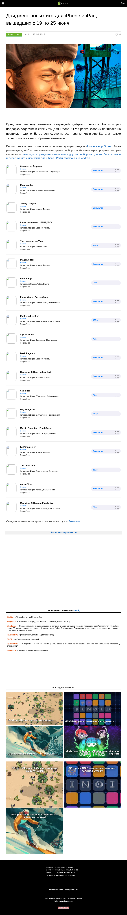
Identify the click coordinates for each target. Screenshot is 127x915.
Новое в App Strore (99, 146)
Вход (123, 3)
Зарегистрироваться (63, 532)
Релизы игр (14, 34)
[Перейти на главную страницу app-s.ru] (63, 3)
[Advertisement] (63, 574)
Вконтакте (74, 521)
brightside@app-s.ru (63, 901)
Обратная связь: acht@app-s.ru (63, 890)
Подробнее (25, 174)
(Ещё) (77, 610)
